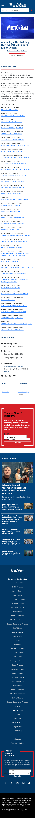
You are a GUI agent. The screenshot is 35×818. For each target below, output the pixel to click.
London (17, 714)
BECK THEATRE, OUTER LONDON (12, 182)
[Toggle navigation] (1, 4)
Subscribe (17, 443)
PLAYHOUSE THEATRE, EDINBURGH (13, 176)
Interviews (17, 644)
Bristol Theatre (17, 665)
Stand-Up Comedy (16, 55)
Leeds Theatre (17, 612)
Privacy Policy (12, 811)
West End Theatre (17, 649)
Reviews (17, 640)
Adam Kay (5, 392)
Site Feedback (17, 735)
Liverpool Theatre (17, 616)
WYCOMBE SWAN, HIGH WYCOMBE (13, 274)
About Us (17, 739)
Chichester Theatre (17, 603)
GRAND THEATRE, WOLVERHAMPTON (14, 241)
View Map (7, 371)
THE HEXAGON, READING (10, 229)
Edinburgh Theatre (17, 607)
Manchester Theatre (17, 620)
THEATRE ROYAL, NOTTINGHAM (12, 152)
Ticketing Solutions (17, 743)
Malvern (24, 51)
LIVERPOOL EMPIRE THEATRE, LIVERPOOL (15, 235)
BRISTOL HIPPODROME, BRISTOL (12, 140)
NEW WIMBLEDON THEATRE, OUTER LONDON (17, 268)
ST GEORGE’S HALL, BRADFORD (12, 318)
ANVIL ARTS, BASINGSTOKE (10, 212)
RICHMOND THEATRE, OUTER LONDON (15, 158)
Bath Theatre (17, 595)
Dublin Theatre (17, 587)
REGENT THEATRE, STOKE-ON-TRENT (14, 164)
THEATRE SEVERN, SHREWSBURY (12, 217)
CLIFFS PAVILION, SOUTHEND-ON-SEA (14, 306)
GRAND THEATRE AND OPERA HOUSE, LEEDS (16, 324)
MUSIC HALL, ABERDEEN (9, 262)
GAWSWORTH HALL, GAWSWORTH (13, 116)
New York (17, 718)
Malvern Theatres (10, 367)
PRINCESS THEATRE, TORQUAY (11, 247)
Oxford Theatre (17, 698)
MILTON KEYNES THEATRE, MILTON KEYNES (16, 170)
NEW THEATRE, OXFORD (9, 110)
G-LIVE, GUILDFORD (8, 300)
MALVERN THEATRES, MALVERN (12, 128)
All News (18, 706)
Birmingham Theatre (17, 599)
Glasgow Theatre (17, 591)
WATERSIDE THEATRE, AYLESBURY (12, 223)
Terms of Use (21, 811)
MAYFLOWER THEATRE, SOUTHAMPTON (15, 146)
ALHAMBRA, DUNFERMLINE (10, 288)
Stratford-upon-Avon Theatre (17, 624)
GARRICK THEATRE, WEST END (11, 122)
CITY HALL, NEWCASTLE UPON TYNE (13, 312)
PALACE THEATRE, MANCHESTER (12, 330)
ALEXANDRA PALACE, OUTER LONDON (14, 200)
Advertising (18, 731)
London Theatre (17, 583)
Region (6, 439)
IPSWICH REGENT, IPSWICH (10, 206)
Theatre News (17, 636)
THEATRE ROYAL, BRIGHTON (11, 194)
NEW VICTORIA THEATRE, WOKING (13, 188)
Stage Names (17, 727)
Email (6, 434)
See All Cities (17, 628)
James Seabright (23, 392)
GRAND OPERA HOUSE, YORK (11, 134)
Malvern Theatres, (14, 51)
